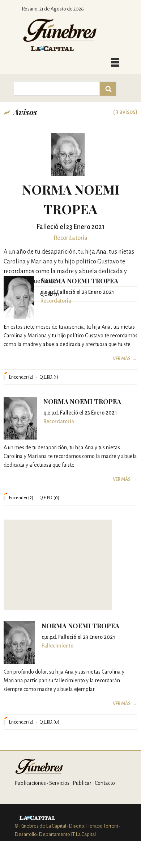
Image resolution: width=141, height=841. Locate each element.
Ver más (122, 358)
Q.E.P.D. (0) (49, 497)
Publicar (82, 783)
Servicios (59, 783)
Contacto (105, 783)
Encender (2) (21, 377)
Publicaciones (30, 783)
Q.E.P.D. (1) (48, 377)
